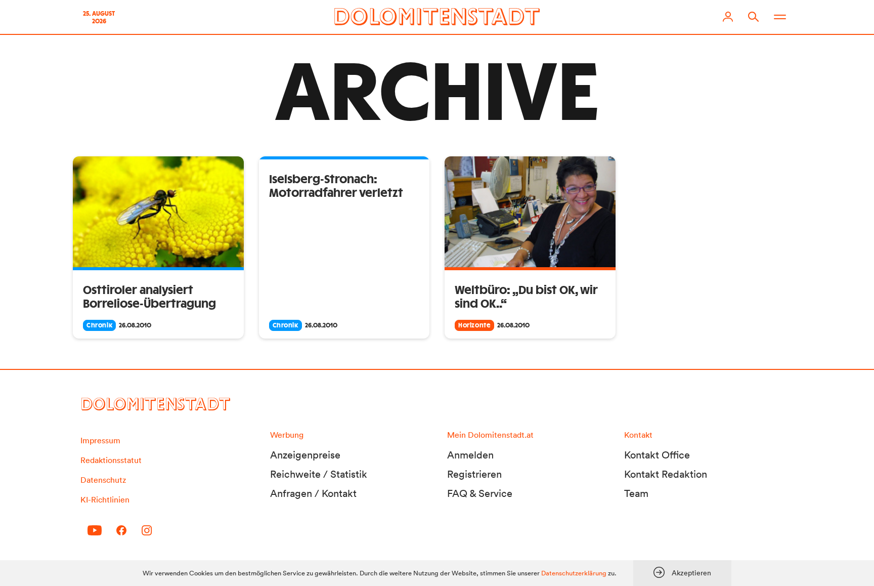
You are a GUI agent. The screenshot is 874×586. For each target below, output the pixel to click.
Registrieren (474, 474)
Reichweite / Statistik (318, 474)
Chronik (99, 325)
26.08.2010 (135, 325)
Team (636, 493)
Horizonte (474, 325)
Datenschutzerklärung (573, 573)
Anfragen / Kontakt (313, 493)
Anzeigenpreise (305, 455)
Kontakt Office (657, 455)
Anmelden (470, 455)
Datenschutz (103, 480)
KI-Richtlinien (104, 499)
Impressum (100, 440)
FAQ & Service (479, 493)
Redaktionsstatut (111, 460)
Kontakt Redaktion (665, 474)
